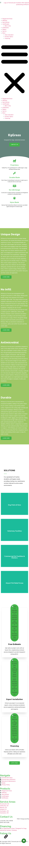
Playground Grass (7, 18)
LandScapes (5, 24)
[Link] (6, 836)
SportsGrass (5, 22)
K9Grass (4, 20)
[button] (14, 68)
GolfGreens (5, 27)
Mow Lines (8, 26)
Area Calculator (9, 35)
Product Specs (9, 36)
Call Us (4, 31)
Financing (7, 38)
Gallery (4, 29)
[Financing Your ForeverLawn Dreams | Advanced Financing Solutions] (14, 829)
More (3, 33)
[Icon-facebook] (2, 836)
